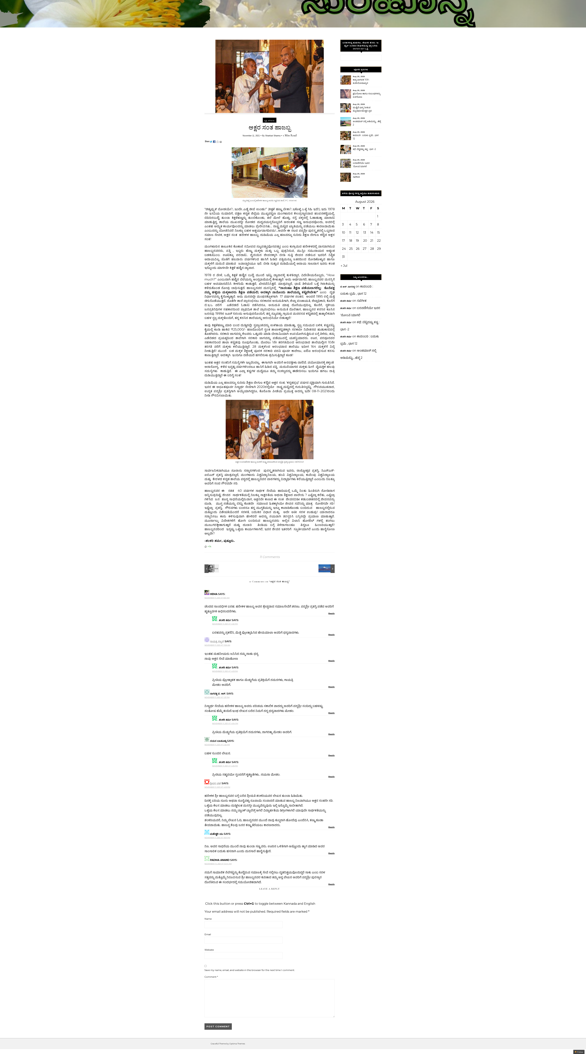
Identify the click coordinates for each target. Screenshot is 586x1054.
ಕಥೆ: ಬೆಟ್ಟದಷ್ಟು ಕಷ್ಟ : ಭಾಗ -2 (364, 149)
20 (365, 240)
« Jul (344, 265)
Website (209, 949)
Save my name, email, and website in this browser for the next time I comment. (249, 970)
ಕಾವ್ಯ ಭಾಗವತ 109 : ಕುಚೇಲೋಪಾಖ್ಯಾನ (361, 81)
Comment (211, 976)
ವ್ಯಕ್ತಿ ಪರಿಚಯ (269, 121)
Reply (331, 613)
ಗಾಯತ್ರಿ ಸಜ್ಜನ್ (217, 641)
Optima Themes (237, 1043)
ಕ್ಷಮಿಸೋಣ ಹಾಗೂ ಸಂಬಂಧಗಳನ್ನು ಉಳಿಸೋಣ (366, 95)
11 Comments (270, 557)
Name (208, 918)
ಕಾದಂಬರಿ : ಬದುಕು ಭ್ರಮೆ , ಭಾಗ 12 (366, 137)
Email (207, 934)
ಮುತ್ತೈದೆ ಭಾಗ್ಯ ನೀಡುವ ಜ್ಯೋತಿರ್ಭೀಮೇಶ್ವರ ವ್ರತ (362, 109)
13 (364, 232)
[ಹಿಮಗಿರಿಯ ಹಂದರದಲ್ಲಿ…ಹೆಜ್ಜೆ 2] (328, 568)
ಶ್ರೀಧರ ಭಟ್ (215, 783)
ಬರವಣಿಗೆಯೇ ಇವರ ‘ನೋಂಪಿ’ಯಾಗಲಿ (361, 165)
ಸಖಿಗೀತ (356, 177)
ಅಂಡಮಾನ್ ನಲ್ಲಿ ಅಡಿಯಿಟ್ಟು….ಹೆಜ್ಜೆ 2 (367, 123)
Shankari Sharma (272, 135)
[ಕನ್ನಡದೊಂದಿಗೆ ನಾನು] (211, 568)
